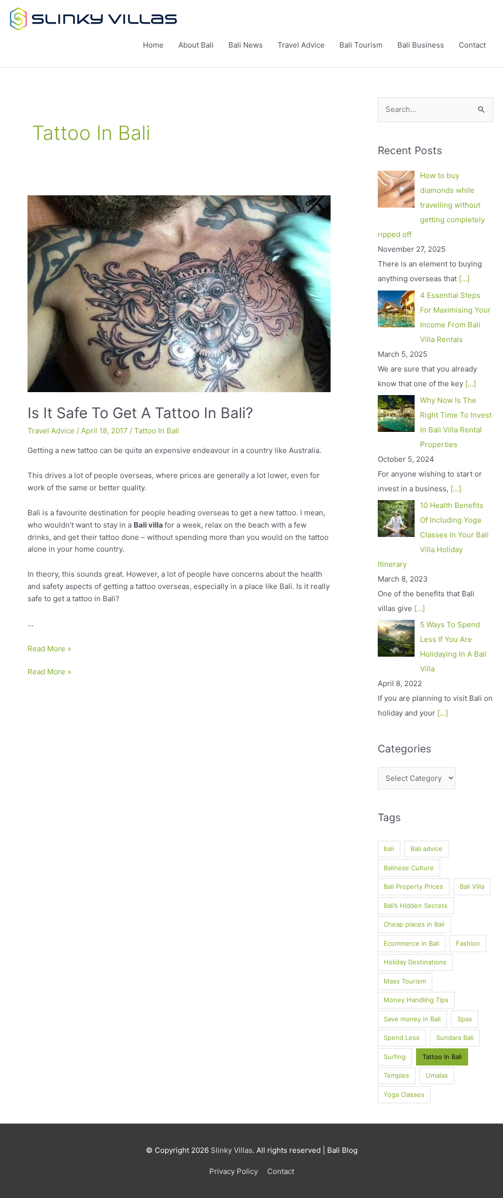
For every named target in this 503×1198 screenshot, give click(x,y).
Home (153, 45)
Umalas (437, 1075)
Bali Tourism (361, 45)
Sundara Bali (455, 1037)
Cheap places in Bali (414, 924)
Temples (396, 1075)
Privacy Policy (233, 1171)
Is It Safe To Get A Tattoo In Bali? (140, 413)
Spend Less (401, 1037)
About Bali (196, 45)
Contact (472, 45)
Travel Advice (301, 45)
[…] (464, 278)
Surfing (395, 1057)
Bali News (245, 45)
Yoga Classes (404, 1094)
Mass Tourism (405, 981)
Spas (464, 1019)
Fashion (468, 943)
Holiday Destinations (415, 962)
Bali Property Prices (413, 886)
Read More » (49, 648)
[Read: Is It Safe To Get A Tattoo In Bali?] (179, 293)
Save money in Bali (412, 1019)
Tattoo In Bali (156, 430)
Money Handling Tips (416, 1000)
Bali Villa (472, 886)
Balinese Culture (409, 868)
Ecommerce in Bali (411, 943)
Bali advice (427, 848)
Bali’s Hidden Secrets (415, 905)
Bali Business (420, 45)
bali (389, 848)
